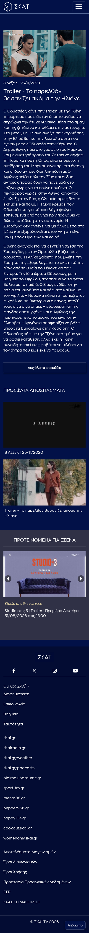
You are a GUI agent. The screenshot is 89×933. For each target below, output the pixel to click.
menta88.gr (14, 798)
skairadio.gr (14, 748)
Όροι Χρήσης (15, 872)
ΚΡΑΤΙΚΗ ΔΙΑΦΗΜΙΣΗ (21, 902)
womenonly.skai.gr (20, 838)
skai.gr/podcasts (18, 768)
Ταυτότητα (13, 724)
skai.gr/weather (17, 758)
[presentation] (8, 578)
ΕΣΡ (6, 892)
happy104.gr (14, 818)
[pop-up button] (71, 69)
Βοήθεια (10, 714)
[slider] (44, 62)
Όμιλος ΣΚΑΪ (14, 686)
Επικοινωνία (14, 704)
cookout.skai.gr (17, 828)
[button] (45, 54)
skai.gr (9, 738)
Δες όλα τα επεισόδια (44, 367)
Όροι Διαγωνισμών (20, 862)
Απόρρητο (75, 925)
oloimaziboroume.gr (22, 778)
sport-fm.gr (13, 788)
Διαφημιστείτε (16, 694)
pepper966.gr (16, 808)
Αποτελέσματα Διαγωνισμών (29, 852)
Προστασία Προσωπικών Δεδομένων (37, 882)
